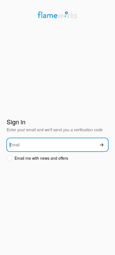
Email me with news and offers (41, 158)
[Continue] (101, 145)
